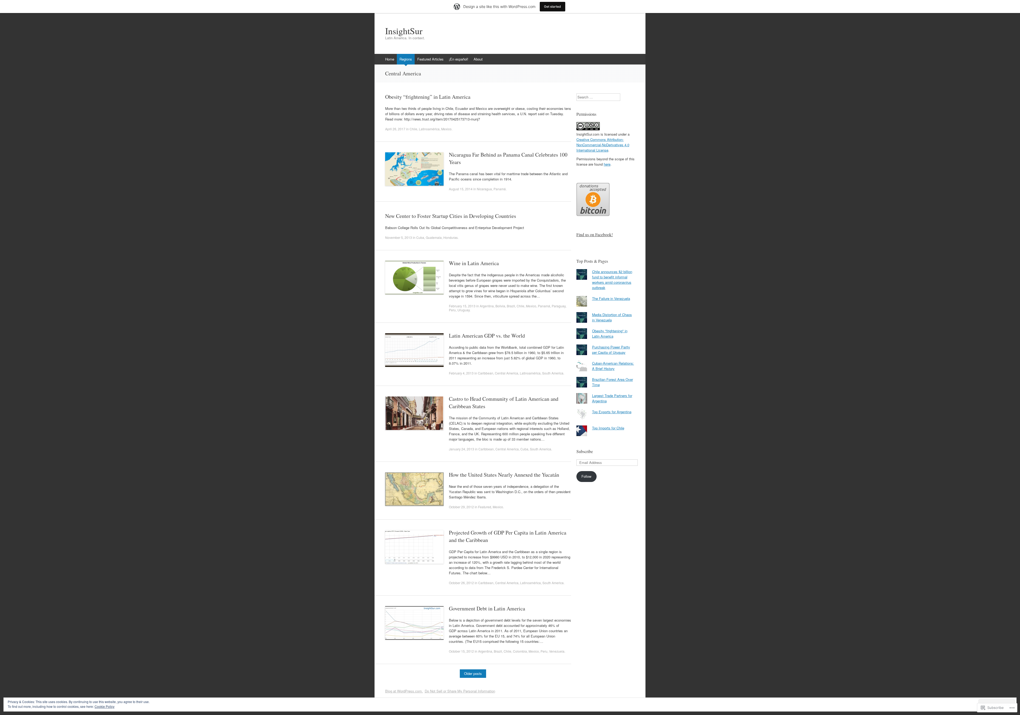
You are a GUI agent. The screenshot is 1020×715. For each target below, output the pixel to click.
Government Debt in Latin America (487, 608)
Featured (484, 507)
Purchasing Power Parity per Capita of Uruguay (611, 349)
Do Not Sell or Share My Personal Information (460, 691)
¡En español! (458, 59)
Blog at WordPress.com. (404, 691)
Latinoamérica (429, 129)
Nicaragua (484, 189)
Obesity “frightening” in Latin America (427, 96)
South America (552, 373)
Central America (506, 373)
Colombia (520, 651)
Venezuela (556, 651)
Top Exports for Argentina (611, 411)
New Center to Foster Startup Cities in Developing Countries (450, 215)
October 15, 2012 (461, 651)
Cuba (420, 237)
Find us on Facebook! (594, 234)
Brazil (511, 306)
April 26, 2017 (395, 129)
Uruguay (463, 310)
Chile (413, 129)
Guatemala (434, 237)
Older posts (473, 673)
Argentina (487, 306)
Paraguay (559, 306)
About (478, 59)
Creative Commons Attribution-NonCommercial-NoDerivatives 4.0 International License (602, 145)
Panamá (500, 189)
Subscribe (584, 451)
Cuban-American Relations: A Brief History (613, 366)
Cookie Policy (104, 706)
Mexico (446, 129)
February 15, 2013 (462, 306)
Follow (586, 476)
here (607, 164)
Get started (552, 6)
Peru (452, 310)
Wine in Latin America (474, 263)
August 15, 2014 (461, 189)
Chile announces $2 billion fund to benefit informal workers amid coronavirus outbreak (612, 279)
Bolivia (500, 306)
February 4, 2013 (461, 373)
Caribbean (485, 373)
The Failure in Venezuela (611, 298)
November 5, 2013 (398, 237)
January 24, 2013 (461, 449)
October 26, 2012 (461, 582)
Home (389, 59)
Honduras (450, 237)
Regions (406, 59)
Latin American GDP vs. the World (487, 335)
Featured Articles (430, 59)
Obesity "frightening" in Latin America (609, 333)
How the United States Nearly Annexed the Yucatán (504, 474)
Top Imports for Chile (608, 427)
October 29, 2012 (461, 507)
